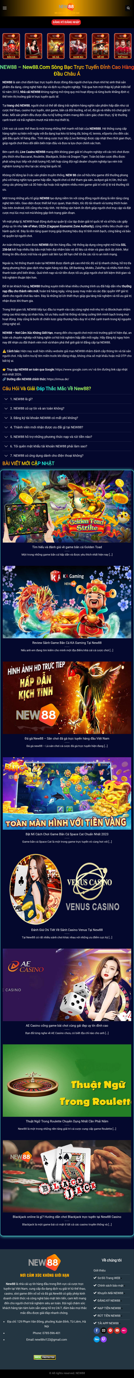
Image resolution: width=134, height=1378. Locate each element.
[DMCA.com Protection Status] (45, 1357)
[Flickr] (124, 1330)
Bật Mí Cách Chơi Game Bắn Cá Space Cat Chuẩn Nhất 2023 (67, 834)
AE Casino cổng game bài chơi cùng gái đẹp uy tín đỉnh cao (67, 1025)
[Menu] (4, 8)
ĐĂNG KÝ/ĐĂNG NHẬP (66, 22)
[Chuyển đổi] (6, 399)
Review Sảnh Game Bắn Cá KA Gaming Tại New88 (67, 643)
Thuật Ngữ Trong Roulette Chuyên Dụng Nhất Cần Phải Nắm (67, 1121)
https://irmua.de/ (58, 379)
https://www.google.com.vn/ (74, 369)
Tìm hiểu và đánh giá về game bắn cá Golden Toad (67, 547)
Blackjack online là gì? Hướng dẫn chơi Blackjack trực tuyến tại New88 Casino (67, 1217)
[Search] (128, 8)
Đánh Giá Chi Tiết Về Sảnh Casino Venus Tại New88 (67, 930)
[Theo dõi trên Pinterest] (110, 1330)
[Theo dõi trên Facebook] (97, 1330)
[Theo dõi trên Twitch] (103, 1339)
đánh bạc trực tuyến (40, 82)
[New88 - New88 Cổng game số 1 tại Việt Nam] (67, 8)
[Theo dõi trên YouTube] (117, 1330)
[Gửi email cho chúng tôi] (103, 1330)
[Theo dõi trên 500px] (97, 1339)
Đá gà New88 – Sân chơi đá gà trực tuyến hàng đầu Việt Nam (67, 738)
